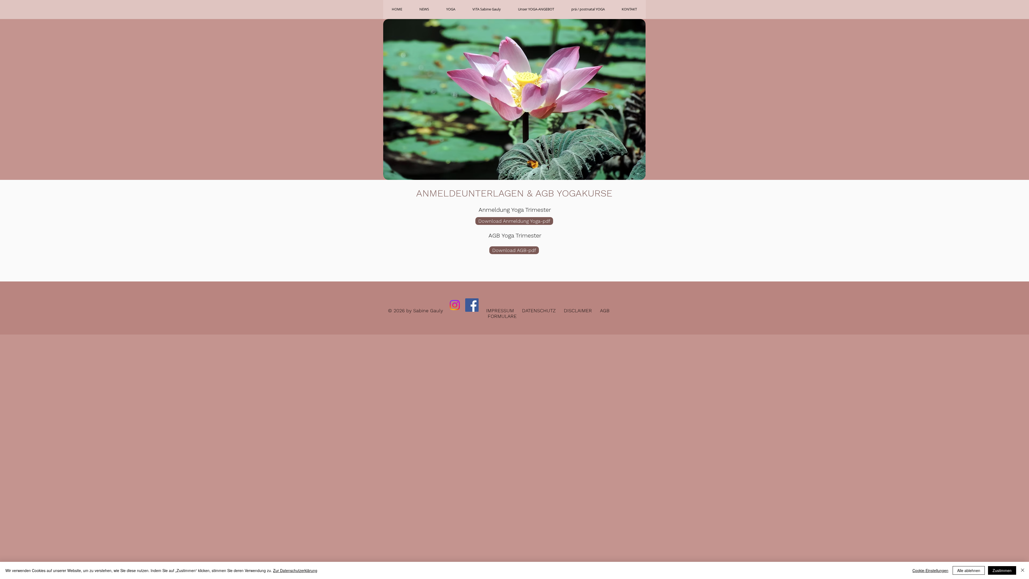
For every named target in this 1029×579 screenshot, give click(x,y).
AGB (604, 310)
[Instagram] (454, 305)
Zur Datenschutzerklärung (295, 570)
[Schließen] (1022, 570)
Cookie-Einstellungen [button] (930, 570)
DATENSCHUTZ (539, 310)
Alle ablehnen (968, 570)
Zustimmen (1002, 570)
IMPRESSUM (500, 310)
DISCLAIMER (578, 310)
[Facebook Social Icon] (472, 305)
